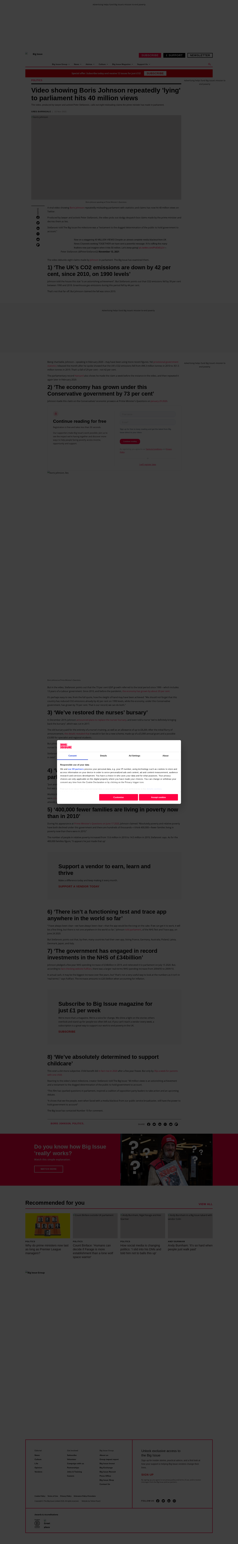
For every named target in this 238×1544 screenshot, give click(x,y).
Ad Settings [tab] (134, 755)
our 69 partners (76, 769)
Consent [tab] (72, 755)
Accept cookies (158, 797)
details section (154, 789)
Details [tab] (103, 755)
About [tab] (166, 755)
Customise (118, 797)
